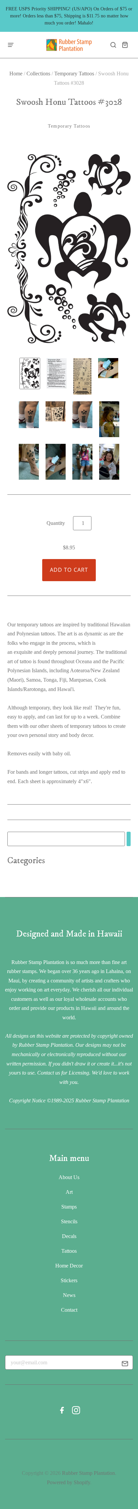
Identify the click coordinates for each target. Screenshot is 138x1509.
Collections (38, 73)
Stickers (69, 1280)
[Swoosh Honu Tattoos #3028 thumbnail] (57, 373)
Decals (69, 1236)
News (69, 1295)
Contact (69, 1310)
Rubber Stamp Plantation (88, 1473)
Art (69, 1192)
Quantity (56, 523)
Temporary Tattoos (74, 73)
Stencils (69, 1221)
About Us (69, 1177)
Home (15, 73)
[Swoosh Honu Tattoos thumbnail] (30, 373)
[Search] (129, 839)
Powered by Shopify (68, 1482)
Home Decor (69, 1265)
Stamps (69, 1207)
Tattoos (69, 1251)
